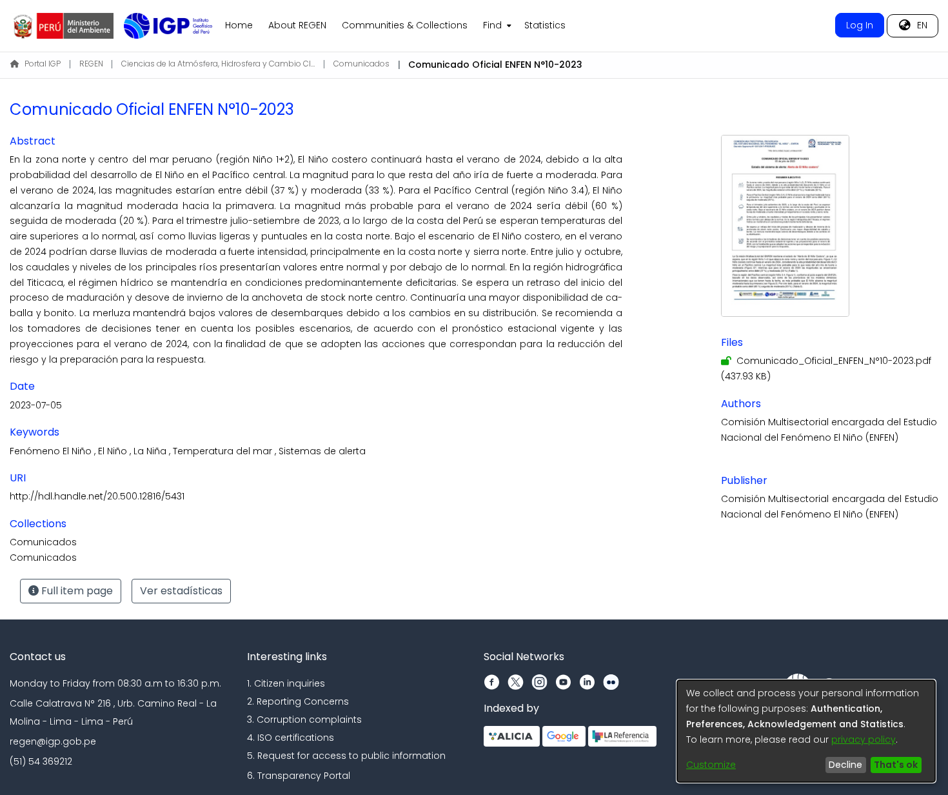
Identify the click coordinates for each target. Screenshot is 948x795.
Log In (859, 25)
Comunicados (361, 63)
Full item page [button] (76, 590)
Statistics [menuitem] (545, 25)
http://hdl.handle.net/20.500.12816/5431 (97, 496)
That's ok (896, 764)
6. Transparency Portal (298, 775)
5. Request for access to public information (346, 755)
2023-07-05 (36, 405)
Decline (845, 764)
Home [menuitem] (239, 25)
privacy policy (863, 739)
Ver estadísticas (181, 590)
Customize (711, 764)
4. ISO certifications (290, 737)
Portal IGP (43, 63)
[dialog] (806, 731)
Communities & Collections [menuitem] (405, 25)
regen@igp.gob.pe (53, 741)
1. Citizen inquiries (286, 683)
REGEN (91, 63)
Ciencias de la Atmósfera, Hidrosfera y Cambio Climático (218, 63)
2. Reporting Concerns (298, 701)
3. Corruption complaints (304, 719)
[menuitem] (495, 26)
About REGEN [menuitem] (297, 25)
